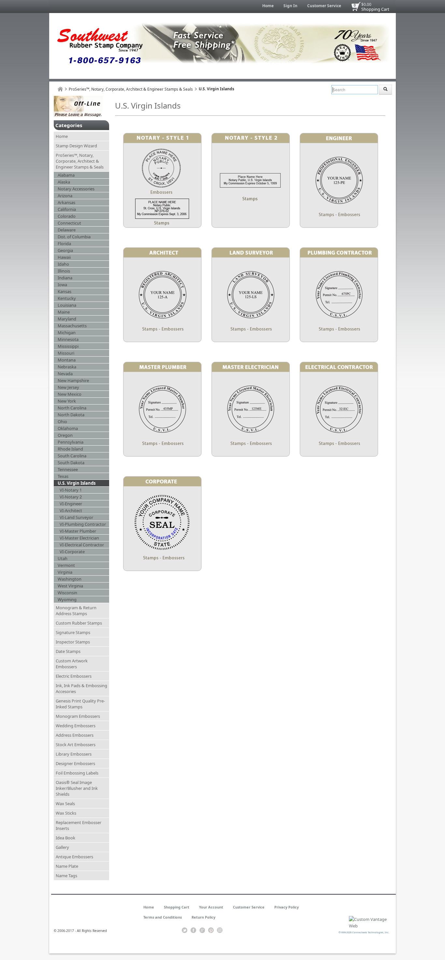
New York (67, 401)
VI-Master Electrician (79, 538)
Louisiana (67, 305)
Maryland (67, 319)
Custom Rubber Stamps (79, 623)
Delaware (67, 230)
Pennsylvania (70, 442)
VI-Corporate (72, 551)
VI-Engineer (71, 504)
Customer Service (324, 5)
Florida (64, 243)
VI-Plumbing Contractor (83, 524)
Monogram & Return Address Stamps (76, 610)
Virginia (65, 572)
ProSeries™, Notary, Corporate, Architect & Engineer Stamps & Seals (131, 89)
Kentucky (67, 298)
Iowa (62, 285)
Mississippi (68, 346)
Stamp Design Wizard (76, 146)
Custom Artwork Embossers (72, 664)
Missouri (66, 353)
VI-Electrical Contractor (82, 545)
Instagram (220, 930)
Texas (63, 476)
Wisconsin (67, 593)
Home (268, 5)
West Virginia (70, 586)
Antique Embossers (74, 857)
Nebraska (67, 367)
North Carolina (72, 408)
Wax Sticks (66, 813)
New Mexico (69, 394)
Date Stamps (68, 651)
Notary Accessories (76, 189)
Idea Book (65, 838)
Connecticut (69, 223)
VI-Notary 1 (71, 490)
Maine (64, 312)
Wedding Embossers (75, 726)
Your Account (211, 907)
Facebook (193, 930)
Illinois (64, 271)
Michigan (67, 332)
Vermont (66, 565)
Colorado (67, 216)
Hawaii (64, 257)
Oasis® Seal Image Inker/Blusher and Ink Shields (77, 788)
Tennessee (68, 469)
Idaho (63, 264)
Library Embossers (74, 754)
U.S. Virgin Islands (76, 483)
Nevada (65, 374)
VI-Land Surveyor (76, 517)
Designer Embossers (75, 763)
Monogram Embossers (78, 716)
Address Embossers (74, 735)
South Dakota (71, 462)
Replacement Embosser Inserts (78, 825)
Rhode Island (70, 449)
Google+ (202, 930)
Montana (67, 360)
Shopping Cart (375, 9)
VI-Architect (71, 510)
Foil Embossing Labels (77, 773)
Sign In (290, 5)
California (67, 209)
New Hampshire (73, 380)
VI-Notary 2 (71, 497)
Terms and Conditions (162, 917)
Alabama (66, 175)
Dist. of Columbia (74, 237)
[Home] (60, 89)
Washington (69, 579)
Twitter (184, 930)
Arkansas (66, 202)
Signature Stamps (73, 632)
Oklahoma (68, 428)
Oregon (65, 435)
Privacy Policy (286, 907)
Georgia (65, 250)
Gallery (62, 847)
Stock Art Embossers (75, 744)
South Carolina (72, 456)
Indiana (65, 278)
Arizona (65, 196)
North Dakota (71, 415)
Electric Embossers (74, 676)
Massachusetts (72, 326)
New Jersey (68, 387)
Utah (62, 558)
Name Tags (66, 876)
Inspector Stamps (73, 642)
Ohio (62, 421)
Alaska (64, 182)
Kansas (64, 291)
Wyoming (67, 599)
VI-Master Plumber (78, 531)
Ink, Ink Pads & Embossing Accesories (81, 688)
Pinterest (211, 930)
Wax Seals (65, 803)
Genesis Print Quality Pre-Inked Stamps (80, 704)
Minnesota (68, 339)
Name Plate (67, 866)
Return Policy (203, 917)
